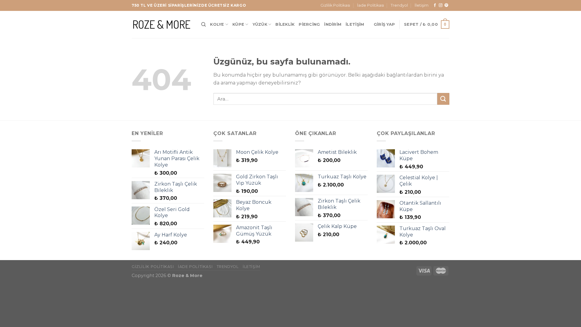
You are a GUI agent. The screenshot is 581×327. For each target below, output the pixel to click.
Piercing (309, 24)
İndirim (332, 24)
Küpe (238, 24)
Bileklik (284, 24)
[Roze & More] (162, 24)
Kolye (217, 24)
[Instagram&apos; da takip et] (440, 5)
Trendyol (399, 5)
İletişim (421, 5)
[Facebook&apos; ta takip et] (435, 5)
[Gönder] (443, 99)
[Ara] (203, 24)
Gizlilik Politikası (335, 5)
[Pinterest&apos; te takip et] (446, 5)
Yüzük (260, 24)
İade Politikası (370, 5)
